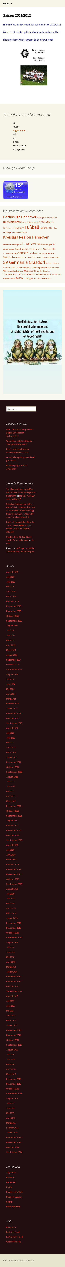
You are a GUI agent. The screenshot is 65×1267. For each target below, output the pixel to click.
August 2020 (12, 845)
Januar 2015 (12, 1132)
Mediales (10, 1177)
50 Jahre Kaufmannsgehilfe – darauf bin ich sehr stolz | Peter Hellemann (21, 492)
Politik (9, 1187)
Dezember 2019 (13, 869)
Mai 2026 (10, 586)
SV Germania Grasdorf (24, 262)
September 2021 (14, 815)
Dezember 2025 (13, 606)
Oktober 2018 (12, 932)
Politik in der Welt (14, 1192)
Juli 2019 (10, 893)
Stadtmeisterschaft (24, 257)
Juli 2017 (10, 1001)
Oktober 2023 (12, 718)
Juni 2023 (10, 737)
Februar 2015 (12, 1127)
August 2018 (12, 942)
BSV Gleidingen (12, 222)
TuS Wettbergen (24, 278)
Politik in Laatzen (14, 1196)
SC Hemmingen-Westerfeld (40, 248)
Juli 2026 (10, 576)
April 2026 (10, 591)
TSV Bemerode (53, 268)
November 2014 (13, 1142)
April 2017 (10, 1015)
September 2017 (14, 991)
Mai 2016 (10, 1064)
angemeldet (19, 130)
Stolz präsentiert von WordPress (18, 1260)
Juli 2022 (10, 781)
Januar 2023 (12, 757)
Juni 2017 (10, 1005)
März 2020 (11, 859)
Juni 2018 (10, 952)
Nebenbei (10, 1182)
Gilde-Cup (53, 228)
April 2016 (10, 1069)
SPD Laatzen (30, 253)
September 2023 (14, 723)
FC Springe (18, 227)
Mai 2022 (10, 791)
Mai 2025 (10, 640)
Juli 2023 (10, 732)
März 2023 (11, 752)
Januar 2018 (12, 971)
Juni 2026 (10, 581)
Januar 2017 (12, 1025)
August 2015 (12, 1098)
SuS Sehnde (37, 257)
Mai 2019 (10, 903)
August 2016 (12, 1049)
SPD (20, 253)
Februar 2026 (12, 601)
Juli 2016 (10, 1054)
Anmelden (11, 1227)
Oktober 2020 (12, 835)
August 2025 (12, 625)
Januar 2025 (12, 654)
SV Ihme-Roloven (52, 263)
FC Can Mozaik (47, 222)
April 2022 (10, 796)
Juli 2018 (10, 947)
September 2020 (14, 840)
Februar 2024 (12, 703)
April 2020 (10, 854)
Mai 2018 (10, 957)
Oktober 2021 (12, 810)
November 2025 (13, 611)
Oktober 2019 (12, 879)
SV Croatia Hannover (51, 257)
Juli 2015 (10, 1103)
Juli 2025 (10, 630)
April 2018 (10, 962)
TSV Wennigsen (40, 274)
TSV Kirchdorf (10, 274)
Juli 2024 (10, 679)
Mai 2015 (10, 1113)
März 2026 (11, 596)
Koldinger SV (8, 232)
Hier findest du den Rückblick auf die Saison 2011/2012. (32, 24)
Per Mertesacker (9, 249)
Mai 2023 (10, 742)
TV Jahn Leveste (40, 278)
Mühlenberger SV (46, 244)
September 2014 (14, 1152)
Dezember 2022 (13, 762)
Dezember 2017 (13, 976)
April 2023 (10, 747)
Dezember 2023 (13, 713)
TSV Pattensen (25, 274)
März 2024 (11, 698)
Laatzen (30, 244)
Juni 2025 (10, 635)
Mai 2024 (10, 689)
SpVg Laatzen (10, 257)
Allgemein (11, 1172)
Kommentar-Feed (14, 1236)
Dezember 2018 (13, 923)
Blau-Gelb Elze (52, 218)
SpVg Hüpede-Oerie (46, 253)
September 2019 (14, 884)
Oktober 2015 (12, 1088)
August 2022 (12, 776)
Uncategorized (13, 1206)
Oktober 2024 (12, 664)
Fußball (32, 227)
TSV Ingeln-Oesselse (41, 271)
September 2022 (14, 771)
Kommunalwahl (20, 232)
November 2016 (13, 1035)
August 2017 (12, 996)
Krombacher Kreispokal (12, 244)
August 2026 (12, 572)
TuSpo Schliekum (9, 279)
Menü (6, 3)
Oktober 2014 (12, 1147)
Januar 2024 (12, 708)
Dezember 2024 (13, 659)
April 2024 (10, 693)
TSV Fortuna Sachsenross (13, 271)
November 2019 (13, 874)
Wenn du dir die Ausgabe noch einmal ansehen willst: (31, 32)
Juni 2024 (10, 684)
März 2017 (11, 1020)
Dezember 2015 (13, 1079)
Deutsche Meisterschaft (30, 222)
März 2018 (11, 966)
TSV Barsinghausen (38, 267)
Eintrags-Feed (13, 1232)
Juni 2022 (10, 786)
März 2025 (11, 650)
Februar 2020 (12, 864)
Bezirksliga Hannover (19, 217)
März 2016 (11, 1074)
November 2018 (13, 927)
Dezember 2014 (13, 1137)
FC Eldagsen (8, 228)
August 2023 (12, 728)
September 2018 (14, 937)
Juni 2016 (10, 1059)
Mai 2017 (10, 1010)
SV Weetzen (9, 267)
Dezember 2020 (13, 830)
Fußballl (43, 227)
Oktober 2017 (12, 986)
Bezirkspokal (41, 218)
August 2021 (12, 820)
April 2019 (10, 908)
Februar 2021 (12, 825)
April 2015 (10, 1118)
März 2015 (11, 1122)
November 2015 (13, 1083)
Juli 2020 (10, 849)
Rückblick (20, 248)
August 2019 (12, 888)
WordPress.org (13, 1241)
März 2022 (11, 801)
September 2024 (14, 669)
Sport (9, 1201)
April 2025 (10, 645)
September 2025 (14, 620)
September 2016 (14, 1044)
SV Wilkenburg (22, 267)
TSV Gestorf (28, 271)
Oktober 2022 (12, 767)
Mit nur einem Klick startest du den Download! (28, 39)
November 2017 (13, 981)
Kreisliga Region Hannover (26, 237)
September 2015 (14, 1093)
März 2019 (11, 913)
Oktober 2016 (12, 1040)
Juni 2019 (10, 898)
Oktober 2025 (12, 615)
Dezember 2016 (13, 1030)
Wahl (49, 279)
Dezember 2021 (13, 806)
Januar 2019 (12, 918)
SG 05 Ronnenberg (10, 253)
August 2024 (12, 674)
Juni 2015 (10, 1108)
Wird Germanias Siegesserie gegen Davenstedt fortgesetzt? (19, 432)
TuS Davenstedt (54, 274)
